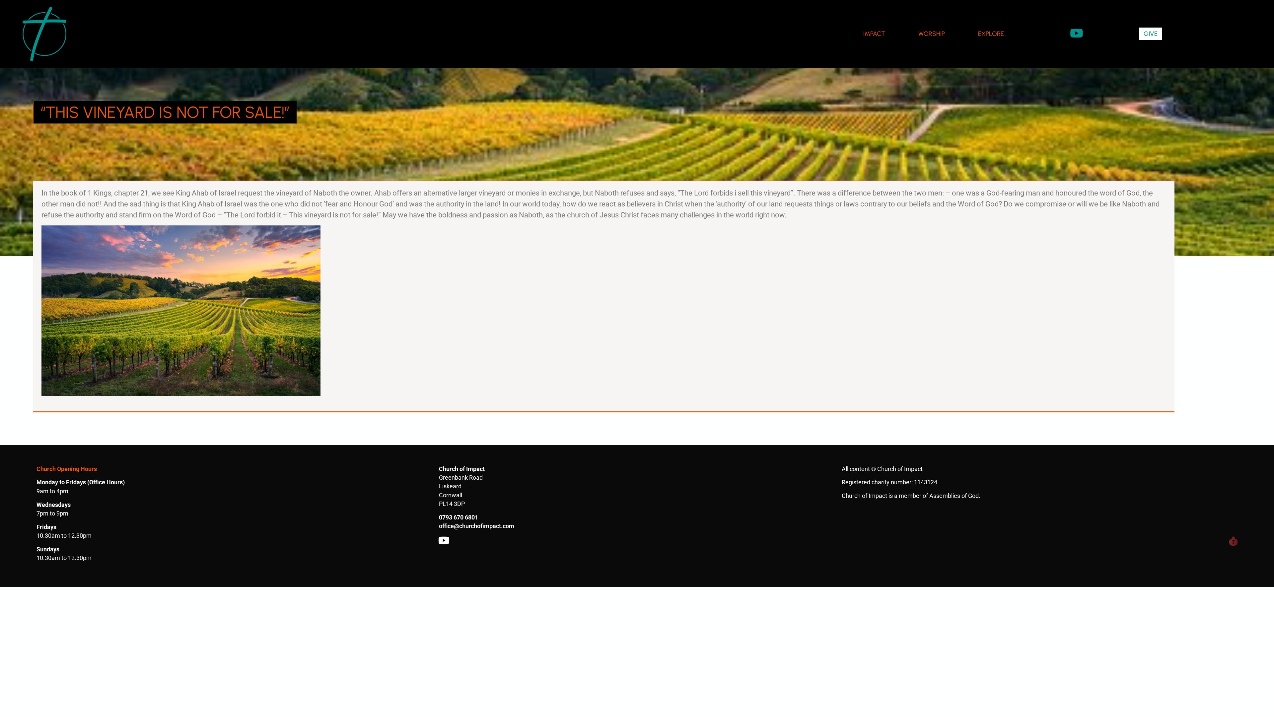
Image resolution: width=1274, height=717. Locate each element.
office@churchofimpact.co (474, 526)
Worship (931, 34)
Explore (991, 34)
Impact (874, 34)
